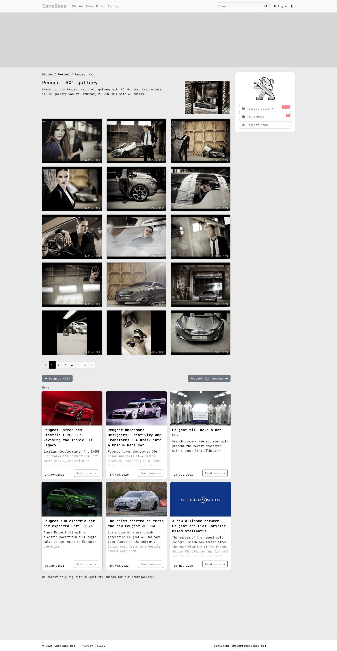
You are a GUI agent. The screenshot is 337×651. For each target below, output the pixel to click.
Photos (77, 6)
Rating (113, 6)
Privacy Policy (93, 645)
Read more (85, 473)
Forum (100, 6)
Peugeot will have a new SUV (197, 432)
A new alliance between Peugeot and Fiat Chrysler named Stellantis (199, 526)
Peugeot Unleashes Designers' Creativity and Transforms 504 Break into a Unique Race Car (134, 437)
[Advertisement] (168, 40)
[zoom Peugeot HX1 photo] (226, 111)
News (89, 6)
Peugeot (64, 74)
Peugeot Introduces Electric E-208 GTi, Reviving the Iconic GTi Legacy (68, 437)
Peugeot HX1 (84, 74)
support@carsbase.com (248, 645)
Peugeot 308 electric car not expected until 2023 (69, 523)
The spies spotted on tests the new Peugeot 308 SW (136, 523)
